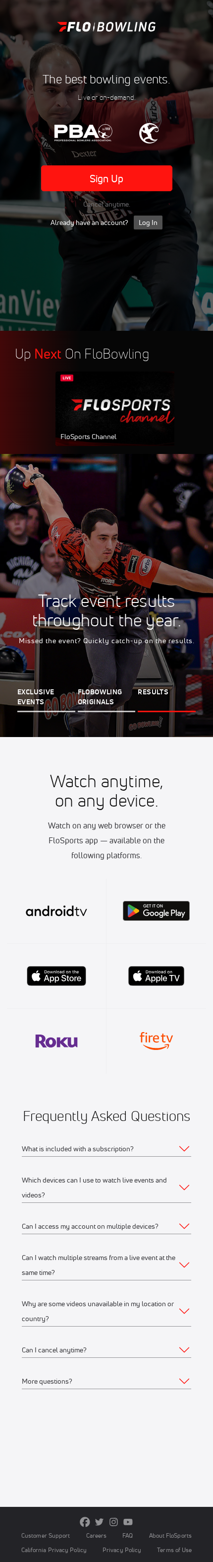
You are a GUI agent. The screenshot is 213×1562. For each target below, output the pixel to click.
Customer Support (45, 1535)
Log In (148, 222)
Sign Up (107, 178)
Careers (96, 1535)
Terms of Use (174, 1550)
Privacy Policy (122, 1550)
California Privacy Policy (54, 1550)
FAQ (127, 1535)
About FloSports (170, 1535)
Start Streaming (121, 418)
